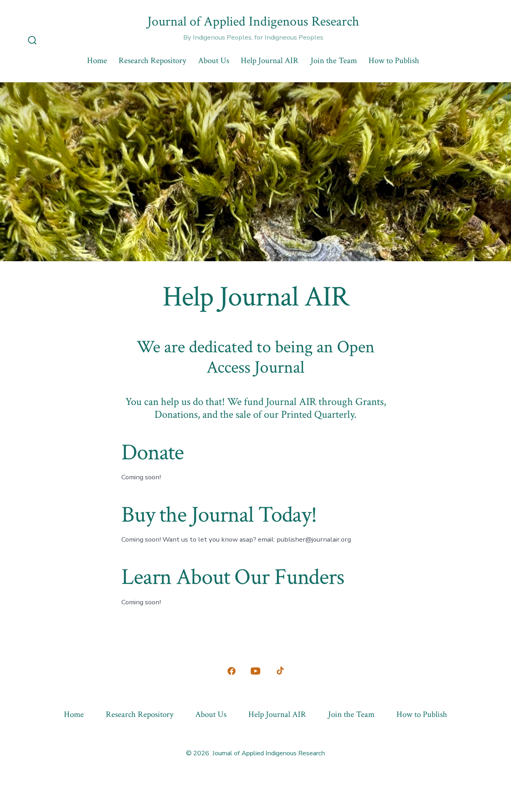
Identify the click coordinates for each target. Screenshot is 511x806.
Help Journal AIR (270, 60)
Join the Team (334, 60)
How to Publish (393, 60)
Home (97, 60)
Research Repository (152, 60)
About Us (213, 60)
